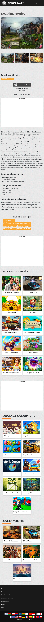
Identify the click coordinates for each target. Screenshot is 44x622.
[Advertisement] (22, 112)
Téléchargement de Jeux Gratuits (17, 223)
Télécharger (23, 85)
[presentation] (19, 50)
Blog (2, 607)
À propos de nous (6, 589)
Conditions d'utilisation (7, 595)
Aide (2, 592)
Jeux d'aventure (23, 229)
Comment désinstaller (7, 598)
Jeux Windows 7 (24, 226)
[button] (7, 62)
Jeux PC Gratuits (10, 226)
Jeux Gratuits (8, 220)
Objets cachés (7, 79)
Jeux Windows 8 (9, 229)
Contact (3, 604)
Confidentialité (5, 601)
